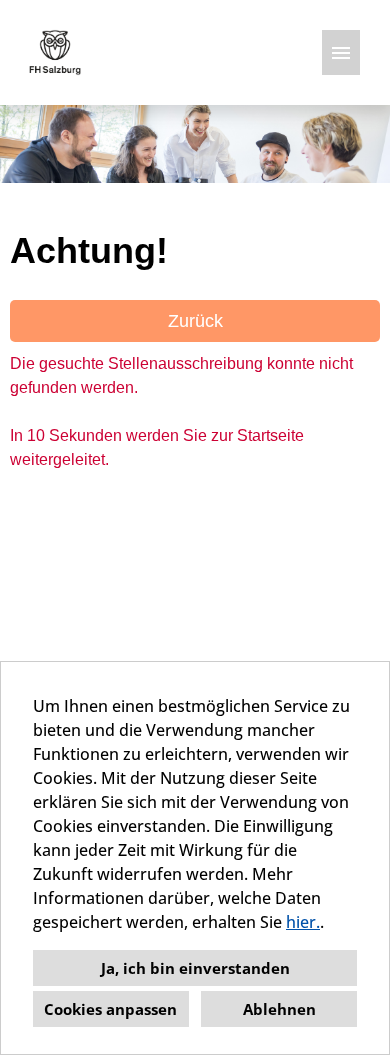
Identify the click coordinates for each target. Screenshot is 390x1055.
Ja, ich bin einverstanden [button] (195, 968)
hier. (303, 922)
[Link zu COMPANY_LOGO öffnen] (55, 52)
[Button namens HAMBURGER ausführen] (341, 52)
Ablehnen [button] (279, 1009)
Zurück (195, 321)
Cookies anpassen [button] (110, 1009)
